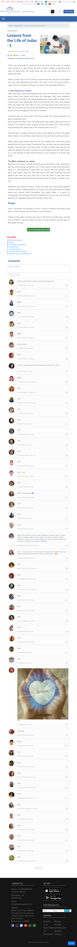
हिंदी (3, 1)
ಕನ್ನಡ (32, 1)
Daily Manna (18, 26)
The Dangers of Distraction (17, 245)
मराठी (8, 1)
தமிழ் (27, 1)
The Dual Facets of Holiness (18, 251)
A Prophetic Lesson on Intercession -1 (20, 254)
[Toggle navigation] (3, 19)
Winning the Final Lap (15, 240)
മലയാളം (20, 1)
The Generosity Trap (15, 249)
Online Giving (69, 11)
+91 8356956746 (25, 889)
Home (11, 26)
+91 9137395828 (18, 892)
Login (59, 11)
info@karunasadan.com (21, 904)
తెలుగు (13, 1)
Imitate (11, 242)
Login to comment (14, 275)
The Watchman (13, 247)
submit (67, 911)
